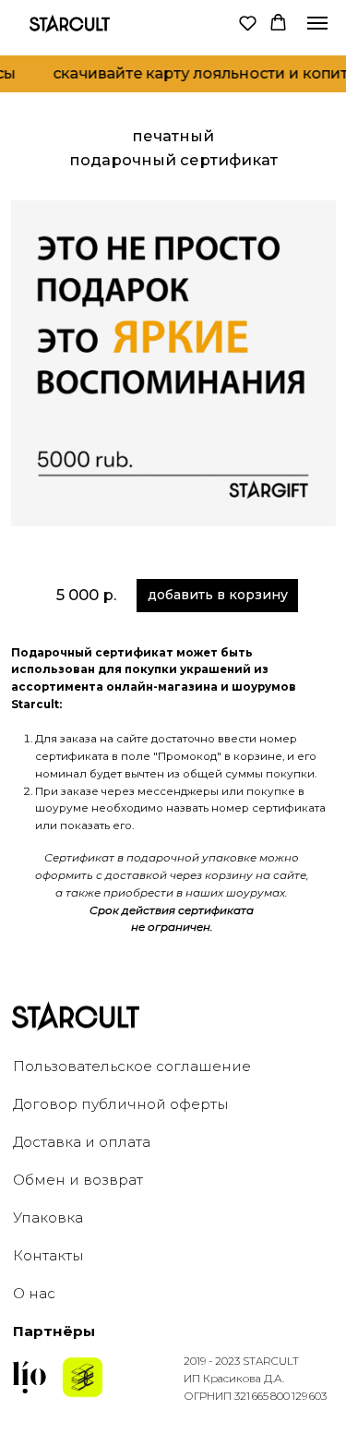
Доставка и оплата (81, 1142)
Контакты (48, 1255)
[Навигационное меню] (317, 23)
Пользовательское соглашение (132, 1066)
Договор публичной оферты (121, 1104)
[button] (248, 22)
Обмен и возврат (78, 1179)
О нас (34, 1293)
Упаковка (48, 1217)
